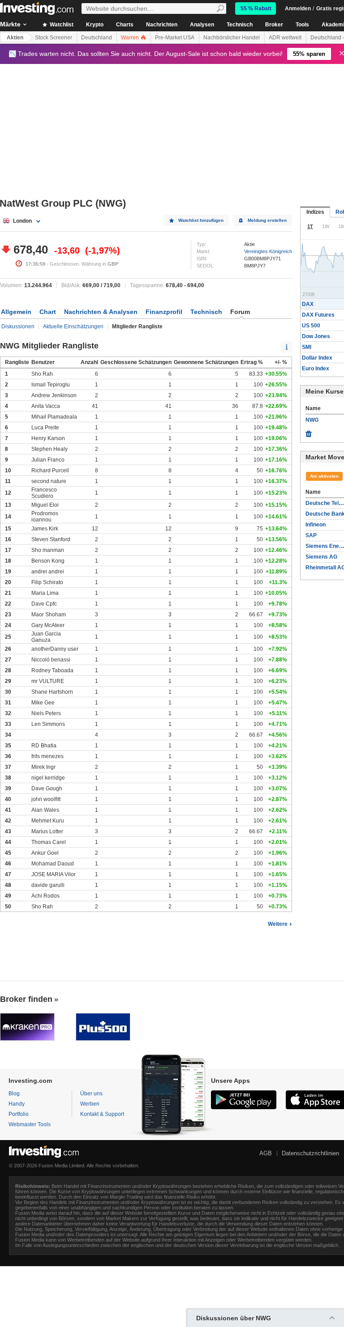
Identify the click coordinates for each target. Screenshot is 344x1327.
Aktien (15, 37)
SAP (311, 535)
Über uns (91, 1093)
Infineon (315, 524)
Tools (302, 24)
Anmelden (298, 8)
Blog (14, 1093)
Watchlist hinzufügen (201, 220)
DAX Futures (318, 315)
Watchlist (60, 24)
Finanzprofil (164, 311)
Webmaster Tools (30, 1124)
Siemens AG (321, 557)
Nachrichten (161, 24)
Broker (274, 24)
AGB (265, 1153)
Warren (130, 37)
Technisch (240, 24)
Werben (89, 1104)
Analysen (202, 24)
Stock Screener (53, 37)
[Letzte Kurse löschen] (308, 431)
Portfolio (19, 1114)
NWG (311, 420)
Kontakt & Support (102, 1114)
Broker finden (26, 999)
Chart (47, 311)
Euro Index (315, 368)
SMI (306, 347)
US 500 (311, 325)
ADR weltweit (285, 37)
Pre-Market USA (174, 37)
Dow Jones (316, 336)
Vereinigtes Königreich (268, 251)
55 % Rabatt (256, 8)
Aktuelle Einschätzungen (73, 326)
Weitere (278, 924)
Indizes (315, 212)
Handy (17, 1104)
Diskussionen (17, 326)
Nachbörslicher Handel (231, 37)
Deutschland (96, 37)
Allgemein (16, 311)
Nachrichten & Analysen (101, 311)
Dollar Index (317, 358)
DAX (308, 304)
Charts (124, 24)
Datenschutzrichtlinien (310, 1153)
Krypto (94, 24)
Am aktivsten (324, 476)
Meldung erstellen (267, 220)
